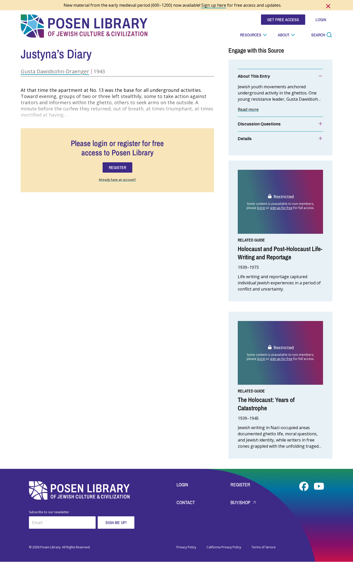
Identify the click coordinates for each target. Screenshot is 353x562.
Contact (186, 502)
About (283, 35)
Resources (250, 35)
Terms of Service (263, 547)
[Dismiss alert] (328, 6)
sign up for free (281, 208)
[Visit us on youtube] (319, 486)
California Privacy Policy (223, 547)
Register (240, 484)
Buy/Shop (241, 502)
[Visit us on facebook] (304, 486)
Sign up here (213, 5)
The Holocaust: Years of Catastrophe (266, 404)
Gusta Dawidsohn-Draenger (55, 71)
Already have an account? (117, 180)
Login (182, 484)
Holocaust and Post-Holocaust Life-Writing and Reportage (280, 253)
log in (261, 208)
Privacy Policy (186, 547)
